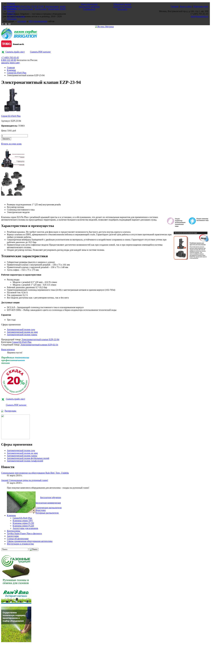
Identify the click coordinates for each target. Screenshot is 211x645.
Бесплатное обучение (50, 497)
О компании (89, 9)
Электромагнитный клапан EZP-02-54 (39, 344)
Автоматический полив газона (22, 334)
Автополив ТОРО (57, 9)
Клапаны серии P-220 (23, 526)
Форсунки (41, 510)
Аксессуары (13, 536)
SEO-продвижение (38, 21)
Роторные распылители (47, 513)
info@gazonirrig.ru (199, 16)
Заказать (6, 139)
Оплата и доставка (122, 6)
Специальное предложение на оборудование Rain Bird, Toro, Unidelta (35, 473)
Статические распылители (49, 507)
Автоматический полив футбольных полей (28, 458)
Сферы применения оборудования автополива (29, 541)
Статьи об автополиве (18, 538)
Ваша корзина (8, 349)
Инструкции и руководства (20, 544)
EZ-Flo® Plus (24, 6)
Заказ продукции (89, 4)
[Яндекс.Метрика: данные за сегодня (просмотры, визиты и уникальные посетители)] (104, 26)
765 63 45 (10, 57)
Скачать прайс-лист (15, 52)
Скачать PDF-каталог (40, 52)
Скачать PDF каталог (16, 405)
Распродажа (10, 411)
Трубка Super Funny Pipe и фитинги (24, 533)
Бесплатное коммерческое (48, 503)
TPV (14, 6)
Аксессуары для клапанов (25, 528)
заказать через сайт (10, 62)
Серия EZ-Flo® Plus (16, 72)
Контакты (122, 9)
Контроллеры (13, 531)
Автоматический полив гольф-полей (25, 461)
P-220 (41, 6)
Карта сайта (186, 6)
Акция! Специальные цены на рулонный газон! (24, 480)
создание (22, 21)
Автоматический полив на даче (22, 332)
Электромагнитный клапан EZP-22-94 (40, 339)
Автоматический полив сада (21, 329)
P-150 (34, 6)
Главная (11, 67)
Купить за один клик (11, 144)
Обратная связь (200, 6)
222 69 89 (8, 60)
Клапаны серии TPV (23, 520)
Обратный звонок (122, 4)
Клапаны (11, 70)
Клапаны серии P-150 (23, 523)
